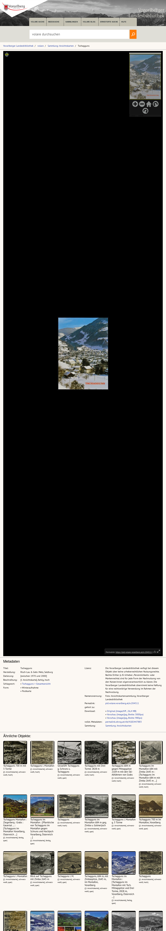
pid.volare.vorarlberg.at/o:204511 (122, 703)
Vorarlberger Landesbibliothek (18, 45)
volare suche (37, 22)
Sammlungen (71, 22)
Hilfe (123, 22)
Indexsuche (53, 22)
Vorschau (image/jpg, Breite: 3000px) (125, 714)
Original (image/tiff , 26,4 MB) (121, 711)
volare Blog (89, 22)
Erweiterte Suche (109, 22)
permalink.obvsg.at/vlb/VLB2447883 (123, 721)
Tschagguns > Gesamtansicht (36, 683)
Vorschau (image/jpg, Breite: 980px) (124, 717)
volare (40, 45)
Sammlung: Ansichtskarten (61, 45)
